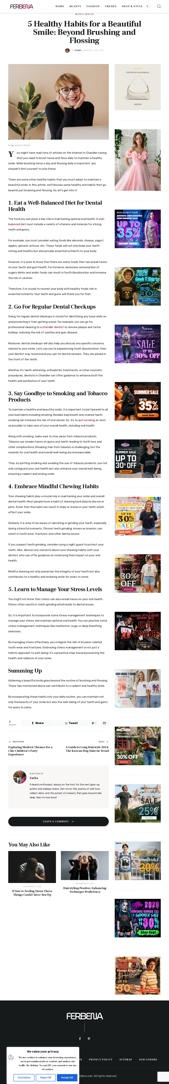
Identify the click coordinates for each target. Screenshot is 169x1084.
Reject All (45, 1077)
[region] (43, 1065)
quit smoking (86, 420)
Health (89, 14)
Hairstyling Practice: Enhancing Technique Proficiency (84, 890)
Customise (24, 1077)
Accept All (67, 1077)
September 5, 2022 (32, 886)
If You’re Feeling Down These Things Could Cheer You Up (32, 893)
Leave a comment (56, 821)
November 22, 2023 (85, 883)
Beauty (79, 14)
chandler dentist (53, 327)
